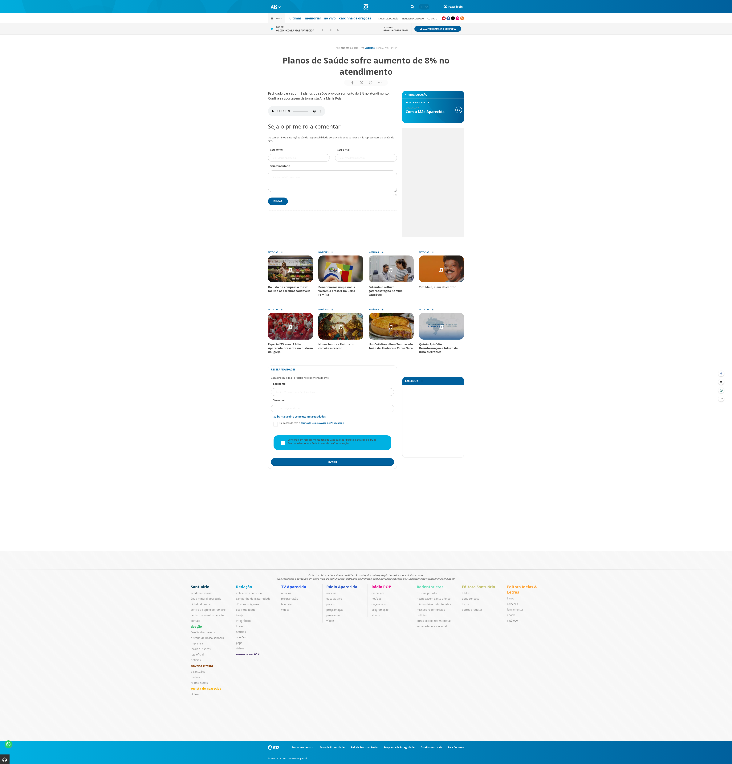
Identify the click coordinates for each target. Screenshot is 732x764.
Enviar (278, 201)
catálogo (512, 620)
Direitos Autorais (431, 747)
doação (196, 626)
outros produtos (472, 609)
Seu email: (279, 400)
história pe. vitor (427, 593)
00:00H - (295, 30)
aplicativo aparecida (249, 593)
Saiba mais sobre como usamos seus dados (300, 416)
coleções (512, 604)
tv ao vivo (287, 604)
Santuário (200, 586)
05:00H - (396, 30)
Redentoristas (430, 586)
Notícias (369, 48)
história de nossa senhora (207, 638)
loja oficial (197, 654)
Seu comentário (280, 166)
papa (239, 643)
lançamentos (515, 609)
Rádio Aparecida (341, 586)
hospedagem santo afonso (433, 598)
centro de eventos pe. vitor (208, 615)
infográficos (243, 621)
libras (239, 626)
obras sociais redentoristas (434, 621)
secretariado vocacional (432, 626)
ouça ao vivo (334, 598)
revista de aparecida (206, 688)
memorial (313, 18)
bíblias (466, 593)
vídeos (195, 694)
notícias (196, 660)
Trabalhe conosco (413, 18)
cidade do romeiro (202, 604)
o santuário (198, 671)
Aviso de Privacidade (332, 747)
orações (241, 637)
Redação (244, 586)
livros (465, 604)
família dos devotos (203, 632)
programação (289, 598)
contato (432, 18)
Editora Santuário (478, 586)
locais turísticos (201, 649)
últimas (295, 18)
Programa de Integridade (399, 747)
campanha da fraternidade (253, 598)
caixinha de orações (355, 18)
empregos (378, 593)
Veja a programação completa (438, 28)
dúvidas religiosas (247, 604)
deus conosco (470, 598)
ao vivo (330, 18)
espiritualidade (245, 609)
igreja (239, 615)
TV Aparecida (293, 586)
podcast (331, 604)
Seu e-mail (343, 149)
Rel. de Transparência (364, 747)
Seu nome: (279, 384)
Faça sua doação (388, 18)
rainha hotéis (199, 682)
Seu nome (276, 149)
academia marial (201, 593)
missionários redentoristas (434, 604)
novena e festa (202, 666)
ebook (511, 615)
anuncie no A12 (247, 654)
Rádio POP (381, 586)
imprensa (197, 643)
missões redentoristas (431, 609)
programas (333, 615)
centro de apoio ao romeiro (208, 609)
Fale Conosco (456, 747)
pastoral (196, 677)
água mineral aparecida (206, 598)
